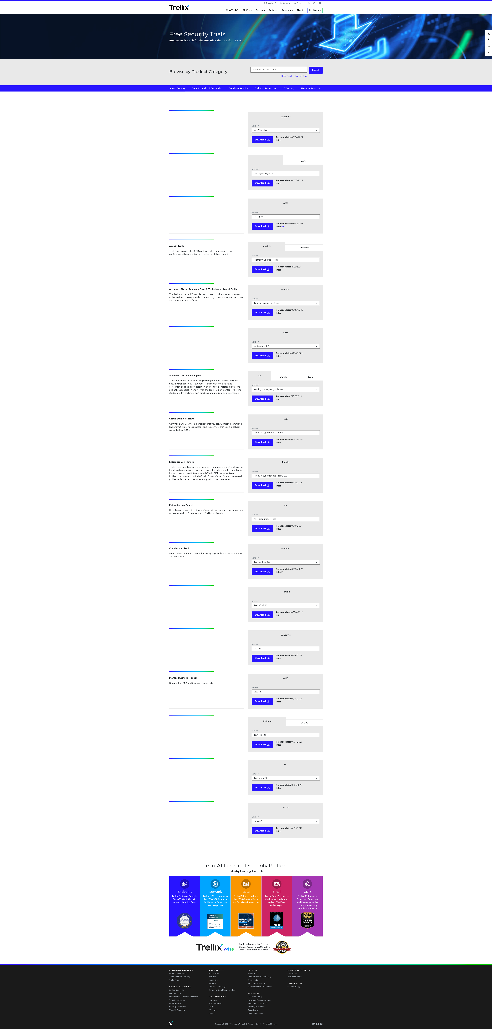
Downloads (253, 980)
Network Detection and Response (183, 997)
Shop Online (293, 987)
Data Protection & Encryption (207, 88)
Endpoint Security (176, 990)
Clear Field (286, 76)
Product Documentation (258, 977)
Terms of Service (270, 1024)
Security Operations (177, 1007)
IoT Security (289, 88)
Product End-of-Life (256, 983)
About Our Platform (177, 973)
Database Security (238, 88)
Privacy (251, 1024)
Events (211, 1013)
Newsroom (213, 1000)
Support (286, 3)
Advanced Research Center (259, 1000)
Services (260, 10)
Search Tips (301, 76)
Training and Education (257, 1003)
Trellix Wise (174, 980)
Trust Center (253, 1010)
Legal (258, 1024)
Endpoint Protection (265, 88)
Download (260, 140)
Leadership (213, 980)
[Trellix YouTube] (317, 1024)
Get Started (315, 10)
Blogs (211, 1007)
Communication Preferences (260, 987)
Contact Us (292, 973)
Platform (247, 10)
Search (315, 70)
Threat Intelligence (177, 1000)
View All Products (177, 1010)
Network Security (310, 88)
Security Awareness (256, 1007)
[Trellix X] (321, 1024)
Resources (287, 10)
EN (282, 226)
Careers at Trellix (216, 987)
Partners (273, 10)
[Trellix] (171, 1023)
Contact (300, 3)
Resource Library (255, 997)
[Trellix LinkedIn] (313, 1024)
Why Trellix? (232, 10)
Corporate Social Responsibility (222, 990)
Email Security (175, 1003)
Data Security (175, 993)
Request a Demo (295, 977)
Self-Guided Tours (255, 1013)
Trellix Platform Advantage (180, 977)
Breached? (271, 3)
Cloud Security (177, 88)
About (300, 10)
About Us (212, 977)
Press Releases (215, 1003)
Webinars (213, 1010)
